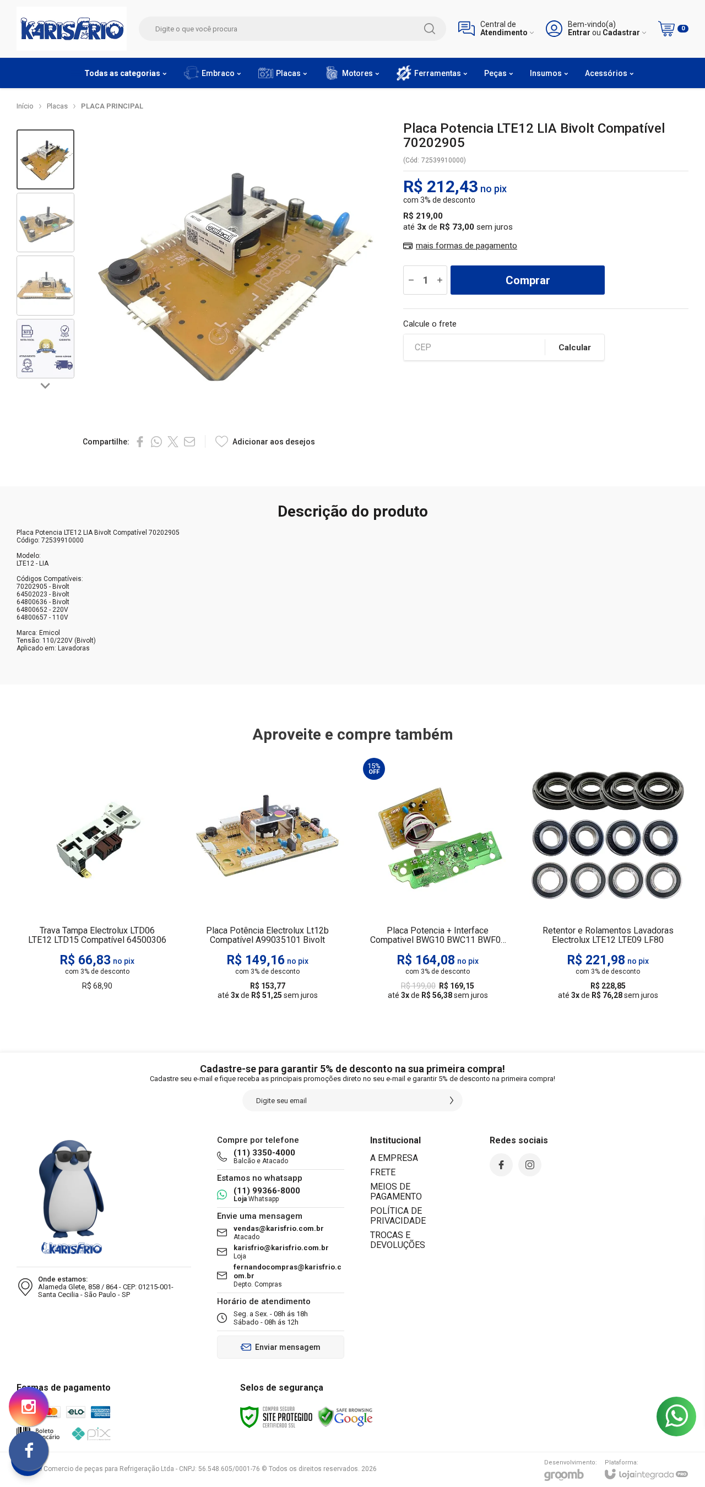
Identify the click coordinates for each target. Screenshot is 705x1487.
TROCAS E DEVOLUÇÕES (397, 1240)
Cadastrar (621, 33)
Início (25, 106)
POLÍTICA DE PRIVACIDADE (398, 1216)
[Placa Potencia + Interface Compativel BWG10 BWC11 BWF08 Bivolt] (437, 879)
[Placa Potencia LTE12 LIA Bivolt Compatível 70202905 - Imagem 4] (45, 348)
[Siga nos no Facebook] (501, 1164)
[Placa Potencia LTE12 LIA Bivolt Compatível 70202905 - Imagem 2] (45, 222)
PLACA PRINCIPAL (112, 106)
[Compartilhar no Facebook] (139, 441)
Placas (57, 106)
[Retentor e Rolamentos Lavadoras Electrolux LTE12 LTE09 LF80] (608, 879)
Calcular (574, 347)
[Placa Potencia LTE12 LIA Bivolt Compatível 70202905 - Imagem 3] (45, 285)
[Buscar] (429, 29)
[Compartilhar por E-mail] (189, 441)
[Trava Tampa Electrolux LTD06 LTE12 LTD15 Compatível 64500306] (97, 879)
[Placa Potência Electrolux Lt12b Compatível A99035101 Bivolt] (267, 879)
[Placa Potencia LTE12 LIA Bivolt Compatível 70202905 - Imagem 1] (45, 159)
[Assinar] (452, 1100)
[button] (45, 159)
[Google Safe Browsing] (345, 1416)
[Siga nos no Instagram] (529, 1164)
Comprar (528, 280)
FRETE (382, 1172)
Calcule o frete (430, 324)
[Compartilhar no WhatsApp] (156, 441)
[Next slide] (45, 384)
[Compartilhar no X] (172, 441)
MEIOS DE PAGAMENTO (396, 1191)
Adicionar (119, 939)
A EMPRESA (394, 1158)
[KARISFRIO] (72, 29)
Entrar (579, 33)
